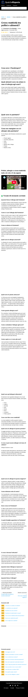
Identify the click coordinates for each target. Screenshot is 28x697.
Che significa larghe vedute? (11, 671)
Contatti (12, 688)
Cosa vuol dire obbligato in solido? (12, 674)
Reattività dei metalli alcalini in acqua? (13, 613)
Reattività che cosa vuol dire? (11, 610)
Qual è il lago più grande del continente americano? (16, 664)
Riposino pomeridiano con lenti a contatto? (14, 654)
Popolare (15, 5)
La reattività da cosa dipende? (11, 608)
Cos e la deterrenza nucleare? (11, 656)
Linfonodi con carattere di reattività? (12, 605)
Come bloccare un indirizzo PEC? (12, 669)
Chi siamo (6, 688)
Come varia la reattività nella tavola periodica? (14, 615)
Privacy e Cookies (20, 688)
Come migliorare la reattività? (11, 620)
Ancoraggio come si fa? (10, 651)
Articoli (2, 5)
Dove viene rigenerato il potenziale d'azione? (14, 661)
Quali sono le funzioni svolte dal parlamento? (14, 659)
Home (2, 17)
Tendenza (8, 5)
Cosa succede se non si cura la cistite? (13, 666)
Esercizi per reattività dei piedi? (11, 618)
